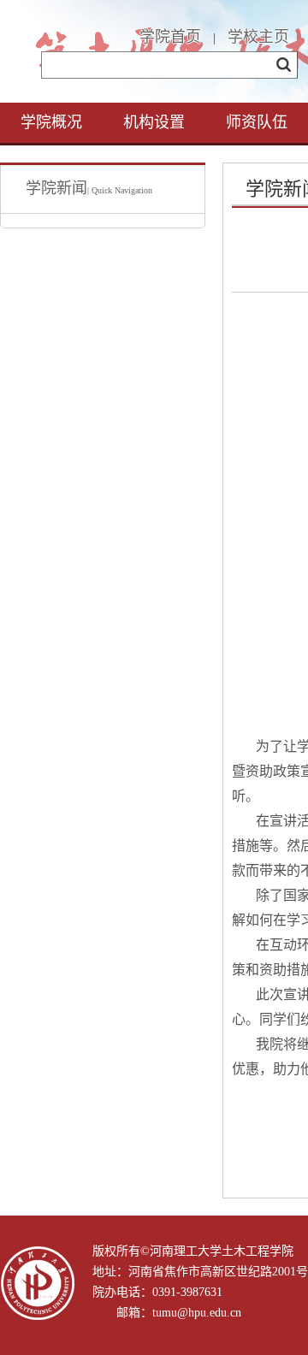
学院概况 (51, 122)
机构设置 (154, 122)
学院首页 (170, 36)
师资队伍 (256, 122)
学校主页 (258, 36)
